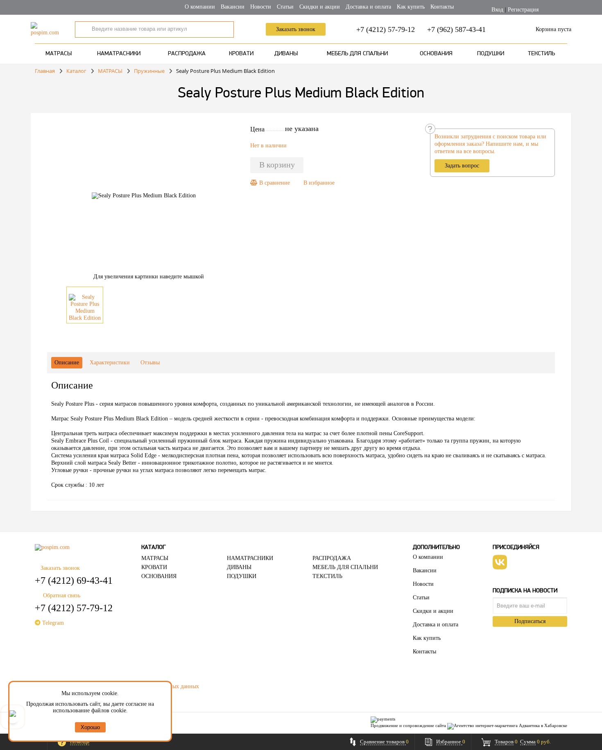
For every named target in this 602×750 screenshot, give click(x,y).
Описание (66, 362)
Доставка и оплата (368, 7)
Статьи (285, 7)
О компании (200, 7)
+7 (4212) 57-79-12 (385, 29)
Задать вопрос (462, 166)
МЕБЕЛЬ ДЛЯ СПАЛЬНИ (357, 54)
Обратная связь (61, 595)
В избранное (319, 183)
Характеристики (110, 362)
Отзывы (150, 362)
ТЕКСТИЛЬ (541, 54)
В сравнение (274, 183)
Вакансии (232, 7)
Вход (497, 10)
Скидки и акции (319, 7)
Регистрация (523, 10)
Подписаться (529, 621)
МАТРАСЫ (58, 54)
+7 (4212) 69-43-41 (74, 580)
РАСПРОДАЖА (187, 54)
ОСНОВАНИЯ (436, 54)
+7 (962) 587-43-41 (456, 29)
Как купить (411, 7)
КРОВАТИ (241, 54)
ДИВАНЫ (286, 54)
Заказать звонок (295, 29)
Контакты (442, 7)
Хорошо (90, 727)
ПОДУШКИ (490, 54)
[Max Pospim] (12, 716)
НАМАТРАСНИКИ (118, 54)
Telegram (52, 623)
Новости (260, 7)
